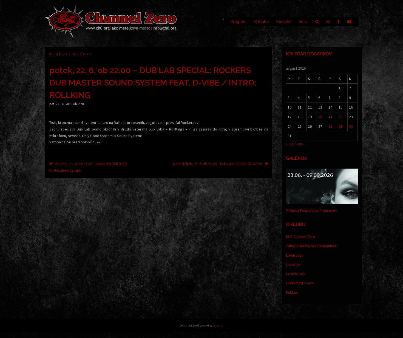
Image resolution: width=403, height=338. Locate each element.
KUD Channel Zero (300, 236)
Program (238, 21)
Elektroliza (294, 255)
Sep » (300, 143)
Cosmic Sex (295, 273)
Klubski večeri (70, 54)
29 (340, 126)
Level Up (293, 264)
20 (320, 116)
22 (340, 116)
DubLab (292, 292)
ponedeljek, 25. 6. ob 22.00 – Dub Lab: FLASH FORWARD (217, 163)
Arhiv (303, 21)
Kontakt (283, 21)
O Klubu (261, 21)
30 (351, 126)
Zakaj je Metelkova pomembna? (312, 245)
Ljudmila (218, 325)
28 (330, 126)
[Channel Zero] (111, 21)
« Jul (289, 143)
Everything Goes (299, 282)
